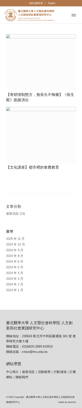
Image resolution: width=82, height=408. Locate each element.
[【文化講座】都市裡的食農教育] (41, 135)
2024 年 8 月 (14, 256)
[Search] (64, 15)
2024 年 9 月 (14, 250)
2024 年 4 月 (14, 273)
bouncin (72, 402)
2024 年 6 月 (14, 261)
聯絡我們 (22, 377)
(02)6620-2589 (32, 346)
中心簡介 (12, 372)
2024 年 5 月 (14, 267)
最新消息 (12, 213)
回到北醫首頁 (36, 3)
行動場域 (60, 372)
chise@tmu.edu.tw (35, 351)
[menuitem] (36, 3)
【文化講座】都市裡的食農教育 (32, 167)
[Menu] (73, 15)
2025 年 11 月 (15, 238)
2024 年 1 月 (14, 290)
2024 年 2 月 (14, 284)
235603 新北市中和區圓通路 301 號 (47, 336)
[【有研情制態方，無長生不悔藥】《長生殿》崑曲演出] (41, 62)
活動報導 (44, 372)
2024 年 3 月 (14, 278)
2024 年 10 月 (15, 244)
